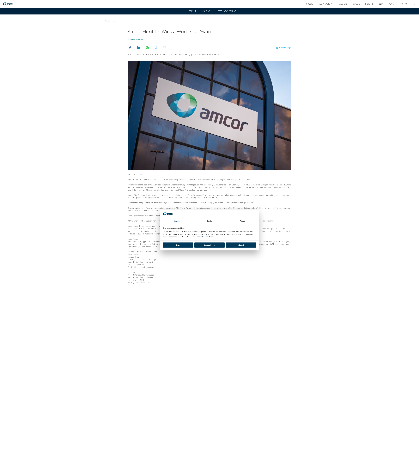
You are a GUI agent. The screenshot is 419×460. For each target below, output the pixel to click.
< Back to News (110, 21)
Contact (404, 4)
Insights (369, 4)
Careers (356, 4)
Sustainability (325, 4)
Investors (342, 4)
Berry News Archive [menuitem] (227, 11)
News (381, 4)
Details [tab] (209, 221)
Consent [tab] (176, 221)
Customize (208, 245)
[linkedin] (140, 48)
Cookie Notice (208, 237)
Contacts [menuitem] (206, 11)
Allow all (241, 245)
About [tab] (242, 221)
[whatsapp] (149, 48)
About (392, 4)
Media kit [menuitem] (191, 11)
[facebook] (132, 48)
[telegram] (158, 48)
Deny (178, 245)
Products (308, 4)
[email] (167, 48)
